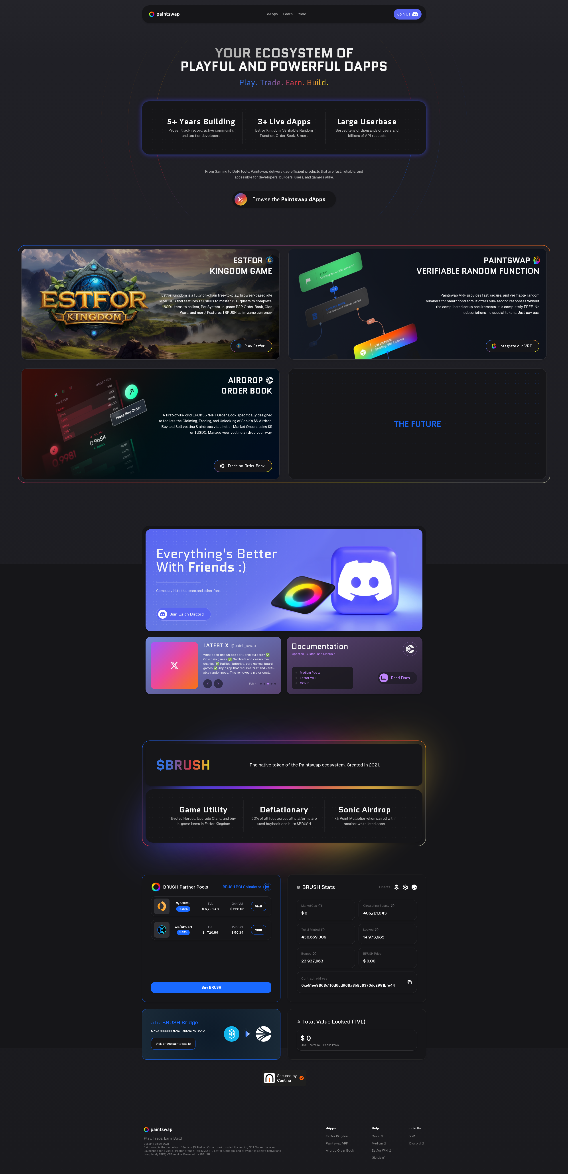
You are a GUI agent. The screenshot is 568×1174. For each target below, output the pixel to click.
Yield (302, 14)
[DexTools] (405, 887)
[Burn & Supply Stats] (414, 887)
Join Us (403, 14)
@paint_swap (243, 645)
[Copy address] (409, 982)
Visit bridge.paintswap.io (173, 1043)
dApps (272, 14)
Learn (288, 14)
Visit (258, 906)
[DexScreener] (396, 887)
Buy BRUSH (211, 987)
